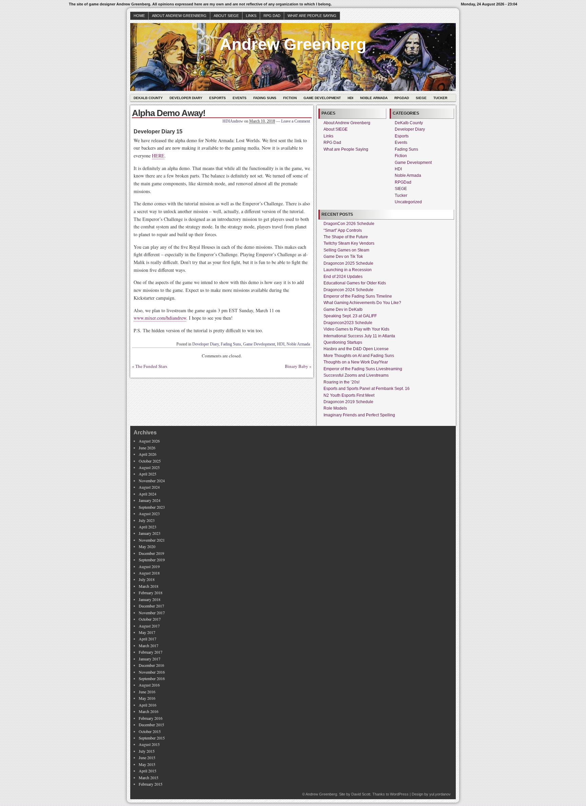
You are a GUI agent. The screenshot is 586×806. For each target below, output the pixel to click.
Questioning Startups (343, 342)
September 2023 (152, 507)
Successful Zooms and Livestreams (356, 375)
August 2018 (149, 573)
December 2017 (151, 605)
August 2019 (149, 566)
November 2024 (152, 480)
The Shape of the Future (346, 237)
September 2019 (152, 559)
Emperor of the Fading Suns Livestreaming (363, 369)
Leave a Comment (295, 121)
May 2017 (147, 632)
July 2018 (147, 579)
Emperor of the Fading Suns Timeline (358, 296)
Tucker (440, 98)
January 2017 (149, 658)
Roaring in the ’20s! (341, 382)
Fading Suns (264, 98)
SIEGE (421, 98)
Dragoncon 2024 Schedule (348, 289)
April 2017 (147, 638)
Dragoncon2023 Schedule (348, 322)
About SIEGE (226, 16)
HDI (350, 98)
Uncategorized (408, 202)
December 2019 (151, 553)
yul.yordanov (440, 794)
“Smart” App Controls (343, 230)
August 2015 (149, 744)
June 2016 (147, 691)
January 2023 (149, 533)
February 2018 (150, 592)
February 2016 (150, 718)
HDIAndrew (232, 121)
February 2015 (150, 784)
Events (240, 98)
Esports (217, 98)
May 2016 (147, 698)
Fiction (290, 98)
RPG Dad (271, 16)
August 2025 (149, 467)
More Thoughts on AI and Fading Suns (359, 355)
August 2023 (149, 513)
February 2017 (150, 652)
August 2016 (149, 685)
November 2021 (152, 540)
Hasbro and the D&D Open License (356, 348)
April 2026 (147, 454)
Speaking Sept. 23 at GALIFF (350, 316)
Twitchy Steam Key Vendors (349, 243)
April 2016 (147, 705)
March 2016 (148, 711)
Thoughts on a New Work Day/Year (356, 362)
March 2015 (148, 777)
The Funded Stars (151, 366)
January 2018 (149, 599)
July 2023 (147, 520)
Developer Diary (186, 98)
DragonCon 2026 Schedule (349, 223)
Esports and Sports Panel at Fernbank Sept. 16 (367, 388)
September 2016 (152, 678)
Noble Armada (374, 98)
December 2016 (151, 665)
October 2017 (150, 619)
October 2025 (150, 461)
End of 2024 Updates (343, 276)
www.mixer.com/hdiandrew (160, 318)
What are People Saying (312, 16)
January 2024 (149, 500)
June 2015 (147, 757)
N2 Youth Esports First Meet (349, 395)
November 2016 (152, 672)
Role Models (335, 408)
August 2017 (149, 626)
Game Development (322, 98)
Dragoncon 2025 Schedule (348, 263)
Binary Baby (296, 366)
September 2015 (152, 738)
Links (251, 16)
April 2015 (147, 770)
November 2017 (152, 612)
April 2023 (147, 526)
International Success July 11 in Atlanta (359, 336)
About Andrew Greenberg (179, 16)
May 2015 (147, 764)
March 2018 (148, 586)
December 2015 (151, 724)
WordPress (399, 794)
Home (139, 16)
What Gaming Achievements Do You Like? (362, 302)
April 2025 (147, 473)
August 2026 (149, 441)
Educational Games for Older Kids (355, 283)
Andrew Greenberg (293, 44)
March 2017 (148, 645)
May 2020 (147, 546)
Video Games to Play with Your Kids (356, 329)
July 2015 (147, 751)
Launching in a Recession (348, 269)
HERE (158, 155)
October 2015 (150, 731)
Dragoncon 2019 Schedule (348, 401)
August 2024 (149, 487)
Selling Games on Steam (346, 250)
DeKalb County (148, 98)
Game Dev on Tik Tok (343, 256)
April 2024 (147, 493)
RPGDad (401, 98)
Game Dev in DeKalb (343, 309)
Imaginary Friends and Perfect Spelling (359, 415)
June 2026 (147, 447)
